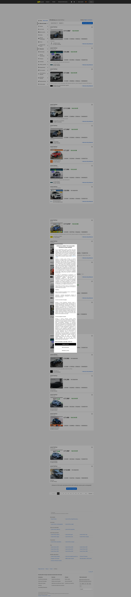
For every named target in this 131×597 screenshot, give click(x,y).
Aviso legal (65, 341)
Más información (65, 347)
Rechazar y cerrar (65, 350)
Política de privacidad (58, 341)
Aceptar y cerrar (65, 344)
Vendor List (70, 341)
